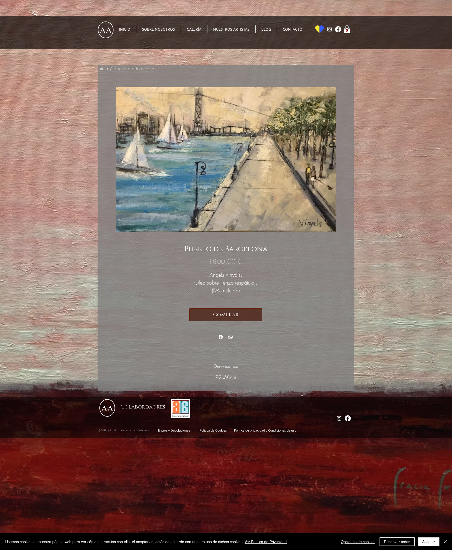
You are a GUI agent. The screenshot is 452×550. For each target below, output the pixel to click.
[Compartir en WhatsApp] (231, 337)
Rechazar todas (397, 541)
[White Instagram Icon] (329, 29)
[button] (347, 29)
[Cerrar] (446, 541)
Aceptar (428, 541)
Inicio (103, 68)
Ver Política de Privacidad (266, 541)
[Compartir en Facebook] (221, 337)
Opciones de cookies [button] (358, 541)
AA (106, 29)
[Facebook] (338, 29)
